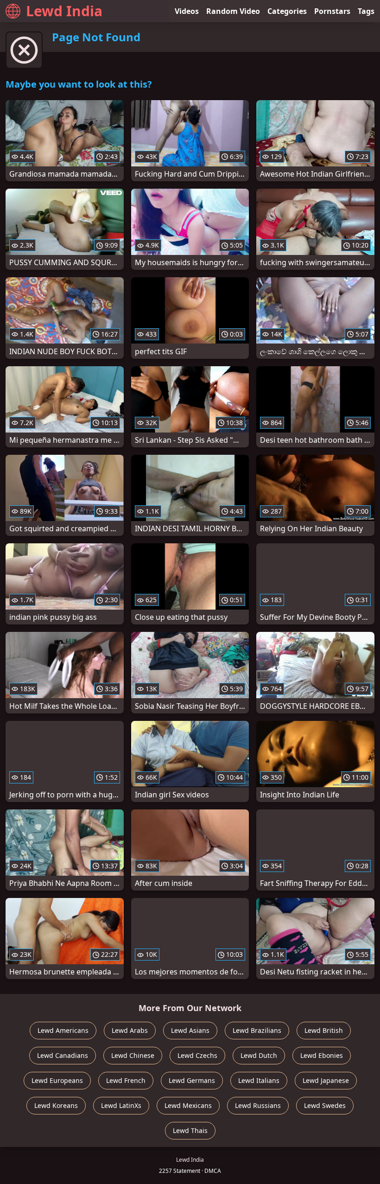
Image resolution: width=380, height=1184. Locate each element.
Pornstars (332, 11)
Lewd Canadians (62, 1055)
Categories (287, 11)
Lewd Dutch (259, 1055)
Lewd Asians (190, 1030)
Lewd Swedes (325, 1105)
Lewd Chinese (132, 1055)
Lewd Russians (258, 1105)
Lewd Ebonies (321, 1055)
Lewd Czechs (197, 1055)
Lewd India (64, 10)
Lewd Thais (190, 1130)
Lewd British (323, 1030)
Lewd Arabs (130, 1030)
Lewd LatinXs (121, 1105)
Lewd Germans (192, 1080)
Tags (366, 11)
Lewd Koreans (56, 1105)
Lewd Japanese (326, 1080)
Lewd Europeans (57, 1080)
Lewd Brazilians (257, 1030)
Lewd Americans (63, 1030)
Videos (187, 11)
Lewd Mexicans (188, 1105)
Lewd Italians (258, 1080)
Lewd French (126, 1080)
